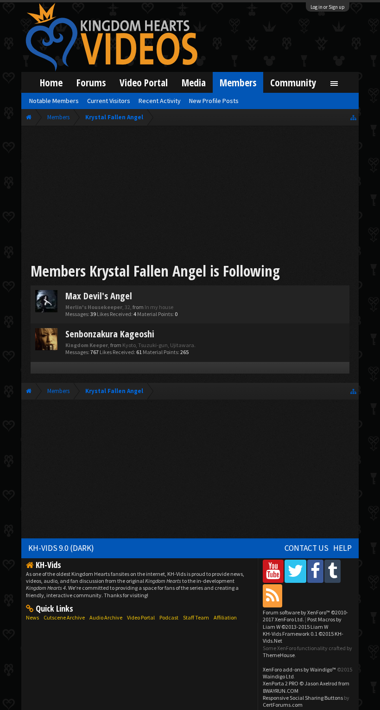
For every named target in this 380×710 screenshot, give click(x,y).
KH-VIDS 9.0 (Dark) (61, 548)
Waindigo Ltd (278, 676)
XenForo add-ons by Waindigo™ (299, 669)
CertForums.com (283, 704)
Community (293, 82)
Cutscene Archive (64, 617)
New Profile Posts (214, 101)
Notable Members (54, 101)
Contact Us (307, 548)
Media (194, 82)
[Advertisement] (190, 196)
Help (342, 548)
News (32, 617)
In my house (159, 306)
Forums (91, 82)
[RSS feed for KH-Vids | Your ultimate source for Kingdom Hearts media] (272, 595)
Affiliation (225, 617)
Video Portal (144, 82)
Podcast (168, 617)
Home (51, 82)
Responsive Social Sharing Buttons (303, 697)
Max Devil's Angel (98, 296)
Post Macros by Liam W (302, 623)
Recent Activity (160, 101)
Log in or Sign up (327, 7)
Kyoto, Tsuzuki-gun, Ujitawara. (159, 345)
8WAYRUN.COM (280, 690)
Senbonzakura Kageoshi (109, 334)
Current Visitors (108, 101)
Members (238, 82)
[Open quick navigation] (353, 117)
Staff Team (196, 617)
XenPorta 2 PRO (280, 683)
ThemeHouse (279, 655)
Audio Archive (105, 617)
